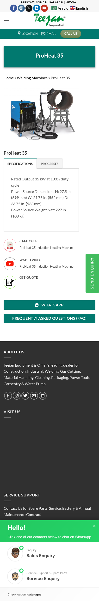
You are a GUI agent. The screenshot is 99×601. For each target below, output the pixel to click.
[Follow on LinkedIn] (36, 8)
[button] (6, 20)
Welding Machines (32, 77)
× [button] (94, 526)
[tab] (20, 164)
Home (9, 77)
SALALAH (56, 2)
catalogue (34, 594)
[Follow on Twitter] (25, 396)
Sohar (41, 2)
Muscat (27, 2)
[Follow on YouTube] (44, 8)
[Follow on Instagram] (21, 8)
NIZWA (71, 2)
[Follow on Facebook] (13, 8)
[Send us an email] (34, 396)
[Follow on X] (28, 8)
